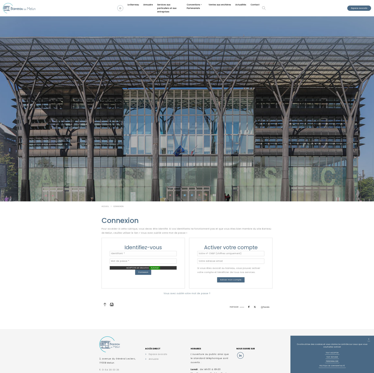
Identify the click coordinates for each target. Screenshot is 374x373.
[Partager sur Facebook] (249, 306)
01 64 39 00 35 (110, 369)
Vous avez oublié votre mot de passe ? (187, 293)
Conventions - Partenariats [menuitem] (194, 6)
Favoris (266, 307)
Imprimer (112, 304)
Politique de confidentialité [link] (332, 366)
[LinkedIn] (240, 355)
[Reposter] (255, 306)
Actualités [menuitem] (240, 4)
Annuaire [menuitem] (148, 4)
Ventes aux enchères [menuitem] (220, 4)
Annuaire (154, 359)
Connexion (118, 206)
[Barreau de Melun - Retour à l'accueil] (19, 8)
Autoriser (155, 268)
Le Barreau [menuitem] (133, 4)
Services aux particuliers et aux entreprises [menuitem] (166, 8)
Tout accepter (332, 353)
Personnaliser (332, 361)
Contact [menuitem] (255, 4)
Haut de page (105, 304)
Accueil (105, 206)
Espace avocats (359, 8)
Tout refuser (332, 357)
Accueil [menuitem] (121, 8)
